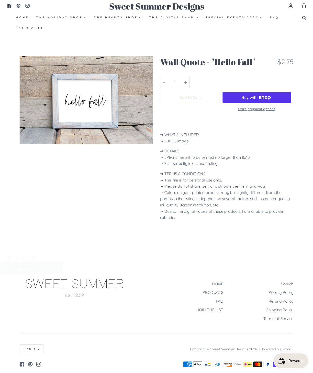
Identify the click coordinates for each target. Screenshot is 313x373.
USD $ (30, 349)
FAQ (219, 301)
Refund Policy (280, 301)
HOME (217, 283)
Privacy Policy (280, 292)
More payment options (256, 109)
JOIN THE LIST (210, 309)
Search (287, 283)
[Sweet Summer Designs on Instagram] (38, 364)
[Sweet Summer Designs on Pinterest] (30, 364)
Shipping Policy (279, 309)
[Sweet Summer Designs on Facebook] (22, 364)
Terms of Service (278, 318)
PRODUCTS (212, 292)
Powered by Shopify (277, 349)
